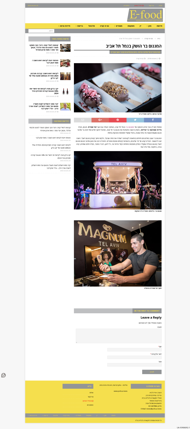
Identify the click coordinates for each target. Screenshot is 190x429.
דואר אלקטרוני (156, 354)
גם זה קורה (139, 58)
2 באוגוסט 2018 (152, 58)
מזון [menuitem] (149, 26)
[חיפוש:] (41, 31)
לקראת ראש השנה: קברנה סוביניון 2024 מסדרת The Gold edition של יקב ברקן (43, 75)
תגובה (159, 327)
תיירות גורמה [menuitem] (65, 26)
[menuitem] (139, 5)
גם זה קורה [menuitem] (104, 26)
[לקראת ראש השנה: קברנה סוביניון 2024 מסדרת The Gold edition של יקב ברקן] (65, 76)
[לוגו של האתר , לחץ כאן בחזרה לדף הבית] (131, 22)
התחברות (90, 405)
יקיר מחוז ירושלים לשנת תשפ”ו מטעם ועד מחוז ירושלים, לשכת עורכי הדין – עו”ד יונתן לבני (43, 106)
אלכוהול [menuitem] (91, 26)
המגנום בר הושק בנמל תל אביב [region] (139, 38)
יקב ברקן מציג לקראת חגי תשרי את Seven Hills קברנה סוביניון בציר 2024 (44, 91)
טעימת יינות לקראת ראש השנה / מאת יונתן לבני (45, 61)
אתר (160, 361)
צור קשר (90, 397)
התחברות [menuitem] (126, 5)
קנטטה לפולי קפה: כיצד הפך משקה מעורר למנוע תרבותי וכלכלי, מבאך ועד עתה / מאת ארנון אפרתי (43, 47)
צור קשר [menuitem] (151, 5)
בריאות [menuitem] (80, 26)
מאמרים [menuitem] (119, 26)
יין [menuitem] (140, 26)
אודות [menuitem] (160, 5)
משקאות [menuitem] (131, 26)
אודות (91, 392)
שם (160, 346)
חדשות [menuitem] (159, 26)
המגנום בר (130, 127)
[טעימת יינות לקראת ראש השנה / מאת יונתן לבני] (65, 63)
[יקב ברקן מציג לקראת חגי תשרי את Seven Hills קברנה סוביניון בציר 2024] (65, 91)
